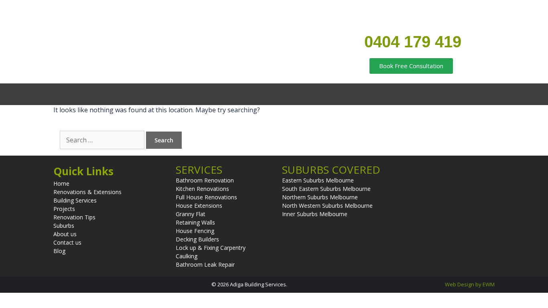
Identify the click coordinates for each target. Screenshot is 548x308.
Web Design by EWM (470, 284)
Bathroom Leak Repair (205, 264)
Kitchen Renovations (202, 188)
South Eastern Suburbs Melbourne (326, 188)
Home (61, 183)
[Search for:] (103, 140)
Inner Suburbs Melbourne (314, 214)
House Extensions (199, 205)
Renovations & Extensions (87, 192)
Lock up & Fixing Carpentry (211, 247)
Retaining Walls (195, 222)
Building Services (75, 200)
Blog (59, 251)
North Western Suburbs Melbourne (327, 205)
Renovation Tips (74, 217)
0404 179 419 (412, 42)
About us (65, 234)
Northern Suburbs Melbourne (320, 197)
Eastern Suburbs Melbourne (318, 180)
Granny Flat (190, 214)
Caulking (186, 256)
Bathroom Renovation (205, 180)
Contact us (67, 242)
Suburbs (63, 225)
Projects (64, 209)
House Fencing (195, 231)
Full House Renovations (206, 197)
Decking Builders (197, 239)
